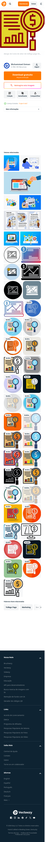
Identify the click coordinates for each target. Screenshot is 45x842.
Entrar (33, 4)
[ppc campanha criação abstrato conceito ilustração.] (14, 177)
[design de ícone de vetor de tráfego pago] (12, 425)
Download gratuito (22, 75)
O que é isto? (23, 103)
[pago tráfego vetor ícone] (12, 300)
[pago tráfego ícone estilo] (14, 818)
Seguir (37, 67)
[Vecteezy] (3, 3)
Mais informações (12, 107)
